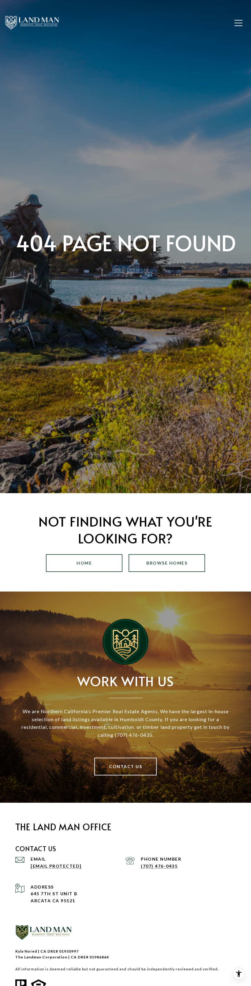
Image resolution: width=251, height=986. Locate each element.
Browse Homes (166, 562)
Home (84, 562)
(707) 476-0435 (159, 866)
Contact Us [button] (125, 766)
